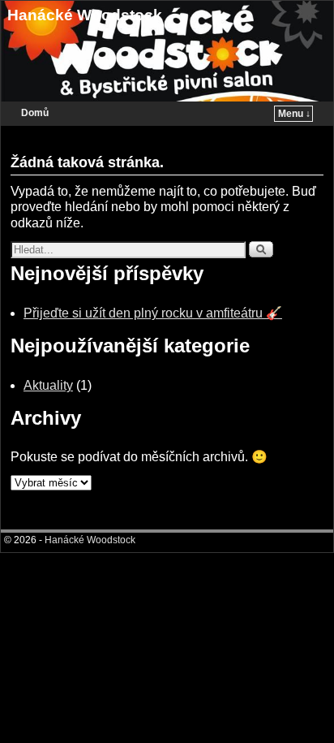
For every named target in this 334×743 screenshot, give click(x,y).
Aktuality (48, 385)
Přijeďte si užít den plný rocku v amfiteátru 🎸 (153, 313)
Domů (35, 113)
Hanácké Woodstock (84, 15)
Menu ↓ (294, 113)
